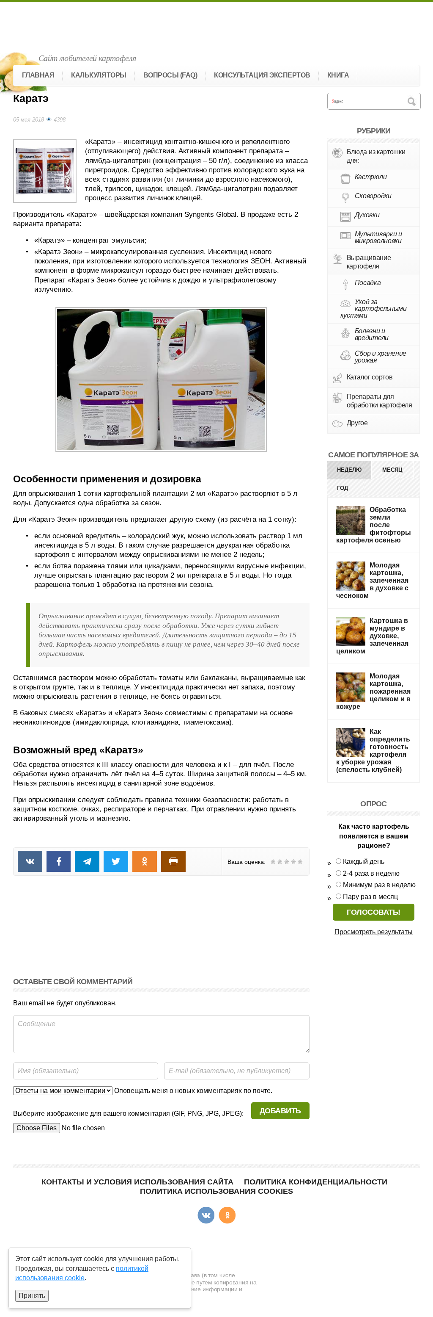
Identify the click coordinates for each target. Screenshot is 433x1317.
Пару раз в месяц (370, 896)
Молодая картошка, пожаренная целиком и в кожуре (373, 691)
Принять (32, 1295)
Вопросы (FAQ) (170, 75)
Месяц (392, 470)
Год (342, 488)
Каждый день (363, 861)
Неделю (349, 470)
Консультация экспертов (262, 75)
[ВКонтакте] (205, 1215)
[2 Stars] (280, 861)
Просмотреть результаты (373, 931)
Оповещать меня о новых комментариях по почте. (192, 1090)
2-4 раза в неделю (371, 873)
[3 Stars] (286, 861)
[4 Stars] (293, 861)
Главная (38, 75)
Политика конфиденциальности (315, 1182)
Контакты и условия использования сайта (137, 1182)
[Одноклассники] (227, 1215)
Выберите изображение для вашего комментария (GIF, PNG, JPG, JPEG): (128, 1113)
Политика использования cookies (216, 1191)
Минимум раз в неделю (379, 884)
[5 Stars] (300, 861)
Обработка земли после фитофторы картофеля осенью (373, 525)
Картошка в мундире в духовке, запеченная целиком (372, 636)
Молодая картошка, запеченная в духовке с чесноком (372, 580)
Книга (338, 75)
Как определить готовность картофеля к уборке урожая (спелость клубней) (373, 750)
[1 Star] (273, 861)
